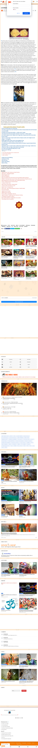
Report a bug (19, 744)
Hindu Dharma (20, 439)
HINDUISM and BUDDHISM (12, 439)
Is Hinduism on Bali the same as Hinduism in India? (9, 595)
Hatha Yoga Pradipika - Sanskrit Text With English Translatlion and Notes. (26, 466)
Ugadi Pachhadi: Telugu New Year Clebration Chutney (12, 195)
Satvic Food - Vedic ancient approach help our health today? (13, 188)
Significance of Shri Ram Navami (25, 501)
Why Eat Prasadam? (5, 176)
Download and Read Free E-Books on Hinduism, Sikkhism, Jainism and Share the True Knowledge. (19, 377)
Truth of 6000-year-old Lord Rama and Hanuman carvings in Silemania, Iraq (26, 682)
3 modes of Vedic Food (6, 183)
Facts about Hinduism (12, 437)
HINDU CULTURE (26, 437)
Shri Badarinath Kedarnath (6, 738)
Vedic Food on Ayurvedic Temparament (9, 184)
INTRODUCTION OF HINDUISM (6, 442)
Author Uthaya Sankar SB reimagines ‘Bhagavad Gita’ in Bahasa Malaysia (10, 575)
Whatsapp (17, 228)
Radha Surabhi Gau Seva (6, 734)
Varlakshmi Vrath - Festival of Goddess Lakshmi (11, 412)
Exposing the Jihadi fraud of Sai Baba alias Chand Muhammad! (27, 575)
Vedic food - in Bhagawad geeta (8, 173)
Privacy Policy (18, 743)
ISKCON (3, 737)
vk (10, 364)
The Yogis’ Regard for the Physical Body (26, 481)
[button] (37, 1)
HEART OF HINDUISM (20, 437)
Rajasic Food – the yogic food (7, 187)
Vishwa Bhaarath (5, 725)
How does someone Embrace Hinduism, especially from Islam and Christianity (26, 611)
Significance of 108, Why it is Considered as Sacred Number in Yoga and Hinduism (9, 466)
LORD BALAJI (28, 225)
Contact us (13, 743)
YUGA (30, 445)
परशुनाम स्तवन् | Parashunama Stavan (8, 681)
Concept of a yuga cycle (7, 408)
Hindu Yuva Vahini (5, 723)
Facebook (7, 228)
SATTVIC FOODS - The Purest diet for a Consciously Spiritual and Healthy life (31, 257)
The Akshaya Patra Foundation (8, 199)
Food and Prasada (5, 189)
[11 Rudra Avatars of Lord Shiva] (19, 389)
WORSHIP (5, 5)
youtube (10, 367)
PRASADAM (33, 225)
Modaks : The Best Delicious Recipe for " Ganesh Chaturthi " (31, 246)
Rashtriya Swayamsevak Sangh (7, 728)
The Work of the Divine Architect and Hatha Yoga (9, 482)
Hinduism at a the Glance (5, 610)
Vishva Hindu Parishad (6, 726)
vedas (3, 447)
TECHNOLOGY (14, 444)
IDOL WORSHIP (22, 225)
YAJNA (24, 445)
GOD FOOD (13, 225)
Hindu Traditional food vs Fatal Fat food (9, 181)
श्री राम (6, 447)
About (8, 743)
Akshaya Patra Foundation (6, 732)
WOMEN (15, 445)
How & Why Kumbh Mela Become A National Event (10, 152)
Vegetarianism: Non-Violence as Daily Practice (11, 172)
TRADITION (8, 226)
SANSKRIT (28, 442)
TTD (12, 226)
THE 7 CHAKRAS (23, 444)
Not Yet (18, 13)
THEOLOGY (28, 444)
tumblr (29, 364)
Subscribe (26, 13)
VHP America (4, 729)
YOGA (27, 445)
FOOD (9, 225)
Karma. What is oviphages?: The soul (9, 193)
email (29, 367)
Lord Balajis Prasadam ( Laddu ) (8, 196)
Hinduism (32, 439)
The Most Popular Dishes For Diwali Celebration (6, 256)
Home (2, 5)
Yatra (33, 445)
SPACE (32, 442)
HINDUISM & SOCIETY (5, 439)
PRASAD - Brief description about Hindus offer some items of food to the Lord (17, 179)
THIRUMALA (3, 226)
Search (24, 690)
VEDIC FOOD (16, 226)
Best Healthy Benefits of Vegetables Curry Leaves (11, 197)
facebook (10, 359)
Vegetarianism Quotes (6, 191)
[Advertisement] (8, 321)
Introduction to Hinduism (15, 442)
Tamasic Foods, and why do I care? (8, 185)
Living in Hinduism (23, 442)
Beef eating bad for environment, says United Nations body (13, 180)
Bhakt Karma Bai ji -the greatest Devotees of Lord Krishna (13, 403)
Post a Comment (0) (19, 301)
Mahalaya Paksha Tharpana (6, 501)
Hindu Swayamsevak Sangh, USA (7, 735)
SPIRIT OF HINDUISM (4, 444)
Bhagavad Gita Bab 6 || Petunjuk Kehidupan (9, 533)
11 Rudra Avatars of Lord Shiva (9, 398)
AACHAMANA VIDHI (4, 516)
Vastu (12, 445)
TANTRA (10, 444)
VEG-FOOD (21, 226)
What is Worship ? (5, 155)
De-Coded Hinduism (5, 437)
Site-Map (29, 743)
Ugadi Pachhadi (16, 245)
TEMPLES (19, 444)
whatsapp (28, 359)
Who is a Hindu (19, 445)
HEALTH (17, 225)
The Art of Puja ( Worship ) (6, 153)
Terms (33, 743)
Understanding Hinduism (5, 445)
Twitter (13, 228)
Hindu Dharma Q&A (26, 439)
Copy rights (24, 743)
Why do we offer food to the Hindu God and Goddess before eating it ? (15, 177)
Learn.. (7, 744)
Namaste (21, 516)
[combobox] (14, 9)
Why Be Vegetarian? (5, 174)
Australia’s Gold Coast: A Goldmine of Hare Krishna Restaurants (18, 257)
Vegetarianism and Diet (6, 192)
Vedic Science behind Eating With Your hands (6, 267)
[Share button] (21, 228)
